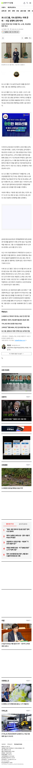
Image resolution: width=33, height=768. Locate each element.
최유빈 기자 (6, 29)
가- (22, 38)
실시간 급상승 (23, 524)
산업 (17, 11)
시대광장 (4, 465)
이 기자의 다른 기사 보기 (15, 354)
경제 (13, 11)
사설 (2, 620)
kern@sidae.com (16, 345)
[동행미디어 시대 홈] (7, 3)
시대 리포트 (5, 370)
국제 (29, 11)
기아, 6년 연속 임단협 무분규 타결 (11, 323)
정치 (9, 11)
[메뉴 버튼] (30, 3)
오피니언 (3, 11)
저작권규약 (9, 744)
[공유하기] (24, 3)
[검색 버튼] (27, 3)
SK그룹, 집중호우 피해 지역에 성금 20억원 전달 (15, 331)
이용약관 (3, 744)
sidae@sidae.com (20, 340)
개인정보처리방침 (18, 744)
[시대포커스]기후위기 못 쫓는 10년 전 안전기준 (15, 316)
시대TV (4, 397)
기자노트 (4, 710)
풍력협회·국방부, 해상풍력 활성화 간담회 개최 (15, 320)
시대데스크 (5, 680)
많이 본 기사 (10, 524)
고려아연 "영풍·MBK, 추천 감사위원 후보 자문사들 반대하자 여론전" (16, 327)
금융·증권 (23, 11)
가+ (30, 38)
